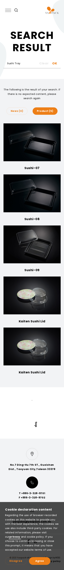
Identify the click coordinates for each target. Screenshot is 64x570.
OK (54, 63)
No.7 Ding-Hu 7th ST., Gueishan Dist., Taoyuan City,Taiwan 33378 (32, 467)
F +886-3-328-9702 (32, 497)
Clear (44, 63)
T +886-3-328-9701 (32, 493)
